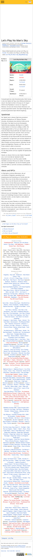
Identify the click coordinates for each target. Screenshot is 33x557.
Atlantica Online (17, 507)
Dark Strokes (14, 320)
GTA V (17, 292)
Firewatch (23, 351)
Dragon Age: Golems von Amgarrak (19, 435)
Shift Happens (26, 521)
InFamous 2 (19, 325)
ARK (27, 346)
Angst (19, 320)
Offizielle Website (7, 229)
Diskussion (28, 43)
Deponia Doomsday (8, 306)
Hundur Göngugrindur (24, 488)
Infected (24, 320)
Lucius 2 (27, 383)
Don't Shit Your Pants (8, 460)
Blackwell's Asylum (15, 372)
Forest (9, 370)
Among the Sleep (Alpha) (9, 377)
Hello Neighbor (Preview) (21, 398)
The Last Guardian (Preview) (23, 363)
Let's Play (10, 538)
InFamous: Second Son (14, 323)
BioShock (7, 281)
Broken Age (27, 341)
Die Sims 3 (17, 418)
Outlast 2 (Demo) (17, 376)
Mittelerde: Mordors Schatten (23, 442)
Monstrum (5, 383)
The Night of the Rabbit (19, 306)
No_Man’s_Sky (10, 215)
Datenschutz (3, 550)
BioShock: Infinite (22, 281)
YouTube (21, 82)
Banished (21, 421)
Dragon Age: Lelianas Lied (16, 434)
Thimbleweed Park (8, 242)
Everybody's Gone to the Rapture (16, 337)
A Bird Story (7, 335)
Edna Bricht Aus (25, 303)
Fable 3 (20, 429)
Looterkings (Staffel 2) (10, 531)
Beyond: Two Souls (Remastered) (12, 351)
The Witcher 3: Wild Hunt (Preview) (12, 449)
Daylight (28, 377)
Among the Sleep (20, 377)
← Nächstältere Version (14, 45)
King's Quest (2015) (8, 471)
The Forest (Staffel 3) (15, 346)
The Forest (20, 344)
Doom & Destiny (26, 446)
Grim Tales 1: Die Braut (11, 309)
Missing (21, 342)
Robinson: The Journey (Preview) (12, 500)
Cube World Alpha (7, 516)
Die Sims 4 (15, 419)
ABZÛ (12, 496)
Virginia (13, 360)
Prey (19, 276)
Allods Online (8, 507)
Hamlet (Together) (7, 514)
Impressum (18, 550)
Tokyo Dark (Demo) (8, 391)
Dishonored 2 (20, 360)
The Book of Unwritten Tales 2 (11, 339)
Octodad (25, 477)
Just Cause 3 (23, 292)
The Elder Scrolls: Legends (19, 526)
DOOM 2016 (7, 297)
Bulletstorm (19, 274)
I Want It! (9, 486)
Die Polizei (19, 409)
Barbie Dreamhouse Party (20, 495)
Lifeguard (15, 486)
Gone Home (22, 339)
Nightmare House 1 (8, 369)
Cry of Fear (27, 369)
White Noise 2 (25, 531)
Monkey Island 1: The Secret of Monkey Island (16, 464)
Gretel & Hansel (24, 335)
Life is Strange (24, 349)
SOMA (27, 384)
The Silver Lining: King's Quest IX (11, 427)
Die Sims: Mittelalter (8, 418)
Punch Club (21, 493)
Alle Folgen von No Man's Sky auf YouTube (14, 224)
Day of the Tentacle (23, 469)
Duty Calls (12, 274)
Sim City (26, 419)
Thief (6, 323)
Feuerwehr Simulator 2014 (18, 414)
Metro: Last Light (10, 292)
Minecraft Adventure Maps (15, 491)
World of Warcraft (23, 509)
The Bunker (12, 363)
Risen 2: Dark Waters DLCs (18, 430)
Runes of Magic (14, 509)
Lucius (5, 370)
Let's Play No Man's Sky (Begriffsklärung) (17, 54)
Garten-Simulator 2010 (23, 407)
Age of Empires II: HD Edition (10, 421)
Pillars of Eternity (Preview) (12, 441)
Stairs (20, 386)
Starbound (14, 519)
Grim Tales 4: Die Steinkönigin (10, 313)
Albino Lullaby (14, 386)
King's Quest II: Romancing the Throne (16, 472)
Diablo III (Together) (8, 511)
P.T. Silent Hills (7, 379)
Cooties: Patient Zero (24, 486)
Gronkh (4, 53)
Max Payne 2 (13, 280)
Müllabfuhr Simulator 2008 (10, 407)
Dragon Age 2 (16, 437)
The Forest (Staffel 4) (16, 530)
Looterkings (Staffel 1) (9, 528)
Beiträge (4, 44)
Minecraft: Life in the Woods (21, 242)
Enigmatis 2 (6, 320)
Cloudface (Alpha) (17, 477)
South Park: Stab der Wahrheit (21, 439)
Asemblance (13, 354)
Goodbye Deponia (24, 304)
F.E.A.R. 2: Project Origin (16, 278)
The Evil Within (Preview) (19, 379)
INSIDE (23, 356)
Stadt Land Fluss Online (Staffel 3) (21, 525)
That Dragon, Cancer (18, 479)
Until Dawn (22, 384)
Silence (7, 365)
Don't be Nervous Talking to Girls (12, 481)
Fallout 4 (22, 454)
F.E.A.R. (6, 278)
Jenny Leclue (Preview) (12, 342)
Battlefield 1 (14, 297)
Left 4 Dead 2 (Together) (17, 288)
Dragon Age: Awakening (10, 432)
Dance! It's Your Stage (9, 409)
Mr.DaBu (23, 43)
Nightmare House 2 (18, 369)
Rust (19, 516)
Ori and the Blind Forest (12, 341)
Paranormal (19, 370)
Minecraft (5, 491)
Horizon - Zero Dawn (9, 244)
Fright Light (24, 381)
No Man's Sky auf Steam (9, 233)
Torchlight (23, 427)
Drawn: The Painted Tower (10, 458)
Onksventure (14, 353)
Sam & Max (6, 303)
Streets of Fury (14, 488)
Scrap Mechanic (13, 521)
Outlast (21, 374)
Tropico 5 (27, 421)
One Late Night (25, 372)
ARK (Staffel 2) (16, 347)
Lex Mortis (16, 383)
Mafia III (27, 361)
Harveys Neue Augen (15, 303)
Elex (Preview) (20, 246)
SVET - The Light (7, 477)
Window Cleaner (14, 411)
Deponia (6, 304)
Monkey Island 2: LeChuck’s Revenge (12, 465)
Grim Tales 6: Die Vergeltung (14, 315)
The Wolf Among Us (9, 330)
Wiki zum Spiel (7, 231)
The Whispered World (24, 322)
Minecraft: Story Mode (24, 353)
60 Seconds (6, 488)
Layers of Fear (17, 388)
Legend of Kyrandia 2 (20, 462)
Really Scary (17, 381)
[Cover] (20, 67)
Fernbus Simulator (20, 416)
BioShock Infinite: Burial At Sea (11, 283)
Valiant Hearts (18, 330)
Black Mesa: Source (9, 290)
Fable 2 (15, 429)
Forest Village (21, 423)
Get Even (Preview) (15, 365)
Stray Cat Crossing (15, 349)
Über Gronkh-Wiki (11, 550)
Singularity (6, 274)
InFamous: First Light (9, 325)
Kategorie (4, 538)
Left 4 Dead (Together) (24, 287)
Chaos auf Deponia (13, 304)
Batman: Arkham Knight (19, 327)
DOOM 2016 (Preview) (22, 295)
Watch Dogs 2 (6, 360)
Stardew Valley (15, 454)
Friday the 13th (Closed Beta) (19, 395)
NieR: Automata (25, 365)
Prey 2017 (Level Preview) (16, 299)
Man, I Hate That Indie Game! (10, 484)
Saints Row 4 (17, 518)
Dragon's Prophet (17, 514)
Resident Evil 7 (15, 402)
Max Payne (6, 280)
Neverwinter (26, 514)
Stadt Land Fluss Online (15, 523)
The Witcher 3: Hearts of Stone (18, 451)
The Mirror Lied (16, 332)
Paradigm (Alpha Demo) (20, 334)
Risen (24, 429)
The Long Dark (8, 493)
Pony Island (18, 391)
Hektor (4, 384)
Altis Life (28, 516)
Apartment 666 (17, 400)
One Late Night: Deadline (11, 374)
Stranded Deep (7, 344)
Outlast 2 (25, 376)
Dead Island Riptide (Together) (10, 287)
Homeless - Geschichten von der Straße (18, 483)
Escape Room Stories (14, 502)
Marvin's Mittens (15, 335)
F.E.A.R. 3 (26, 278)
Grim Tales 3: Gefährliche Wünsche (19, 311)
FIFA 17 (27, 528)
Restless (16, 384)
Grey (14, 370)
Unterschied (5, 45)
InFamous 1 (24, 323)
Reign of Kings (17, 446)
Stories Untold (19, 503)
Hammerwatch (14, 322)
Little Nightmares (19, 244)
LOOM (19, 458)
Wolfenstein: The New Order (11, 293)
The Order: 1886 (12, 295)
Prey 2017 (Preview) (23, 297)
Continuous (10, 384)
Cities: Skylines (7, 423)
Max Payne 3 (21, 280)
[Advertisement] (16, 22)
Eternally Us (25, 458)
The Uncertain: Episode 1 (13, 361)
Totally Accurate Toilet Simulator (16, 490)
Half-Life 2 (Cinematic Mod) (21, 290)
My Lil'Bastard (7, 414)
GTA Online (7, 519)
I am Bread (26, 491)
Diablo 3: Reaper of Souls (20, 511)
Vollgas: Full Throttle (20, 460)
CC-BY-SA (28, 215)
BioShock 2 (14, 281)
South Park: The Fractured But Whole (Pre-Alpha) (16, 358)
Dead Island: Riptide (22, 513)
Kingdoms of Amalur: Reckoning (12, 444)
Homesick (6, 349)
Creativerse (25, 519)
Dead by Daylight (20, 528)
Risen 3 (28, 430)
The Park (7, 386)
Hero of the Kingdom (8, 439)
